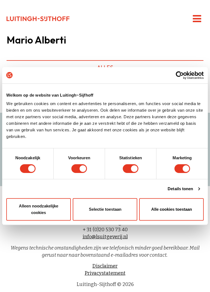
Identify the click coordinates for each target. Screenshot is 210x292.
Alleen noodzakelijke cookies (38, 209)
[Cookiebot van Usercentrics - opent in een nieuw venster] (180, 75)
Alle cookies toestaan (171, 209)
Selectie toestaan (105, 209)
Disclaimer (105, 266)
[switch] (79, 168)
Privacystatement (105, 273)
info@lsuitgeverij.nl (105, 237)
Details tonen (180, 188)
